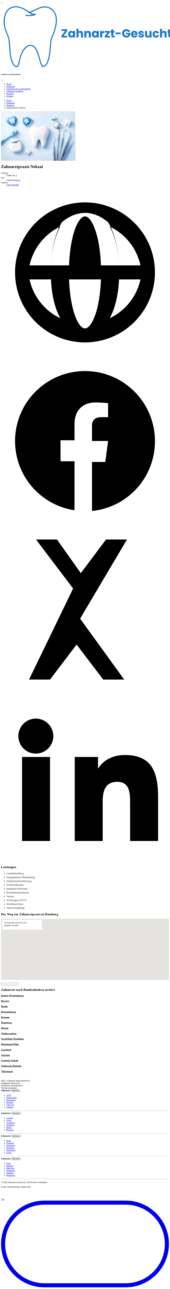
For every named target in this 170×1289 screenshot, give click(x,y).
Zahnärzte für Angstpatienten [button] (18, 89)
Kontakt (9, 1102)
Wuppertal (10, 1175)
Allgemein (15, 1091)
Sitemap (9, 1107)
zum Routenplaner (9, 984)
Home (9, 100)
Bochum (10, 1130)
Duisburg (10, 1148)
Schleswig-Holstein (11, 1066)
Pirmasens (10, 1170)
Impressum (11, 1100)
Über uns (10, 1105)
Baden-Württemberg (12, 995)
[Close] (2, 80)
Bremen (5, 1017)
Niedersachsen (8, 1033)
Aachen (9, 1118)
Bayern (5, 1001)
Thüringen (7, 1071)
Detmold (10, 1143)
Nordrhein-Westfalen (12, 1038)
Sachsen (5, 1055)
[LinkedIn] (85, 861)
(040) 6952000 (12, 185)
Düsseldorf (11, 1150)
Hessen (4, 1028)
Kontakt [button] (9, 96)
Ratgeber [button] (10, 94)
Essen (8, 1153)
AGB (8, 1095)
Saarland (6, 1049)
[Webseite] (85, 356)
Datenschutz (11, 1098)
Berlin (4, 1006)
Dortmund (10, 1145)
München (10, 1168)
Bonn (8, 1141)
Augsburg (10, 1123)
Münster (9, 1166)
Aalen (8, 1120)
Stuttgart (9, 1173)
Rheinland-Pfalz (10, 1044)
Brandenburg (8, 1011)
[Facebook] (85, 524)
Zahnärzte (10, 103)
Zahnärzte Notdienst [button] (14, 91)
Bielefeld (10, 1125)
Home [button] (9, 84)
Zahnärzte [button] (10, 86)
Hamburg (10, 105)
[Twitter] (85, 693)
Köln (8, 1163)
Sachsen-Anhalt (9, 1060)
